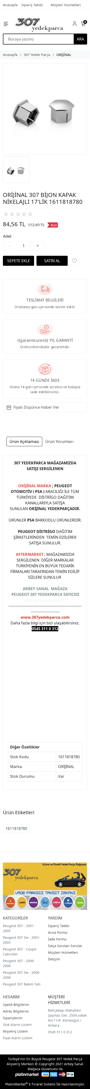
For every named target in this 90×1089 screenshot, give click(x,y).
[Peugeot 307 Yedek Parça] (39, 23)
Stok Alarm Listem (17, 1024)
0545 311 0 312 (60, 1032)
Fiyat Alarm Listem (17, 1038)
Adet (7, 236)
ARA (80, 39)
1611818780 (16, 828)
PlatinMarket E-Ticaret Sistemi (30, 1084)
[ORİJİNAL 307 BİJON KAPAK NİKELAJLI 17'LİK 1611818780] (45, 108)
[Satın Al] (52, 261)
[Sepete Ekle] (18, 261)
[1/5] (6, 214)
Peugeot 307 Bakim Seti (22, 984)
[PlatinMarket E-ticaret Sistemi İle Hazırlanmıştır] (27, 1074)
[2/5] (9, 214)
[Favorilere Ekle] (74, 260)
